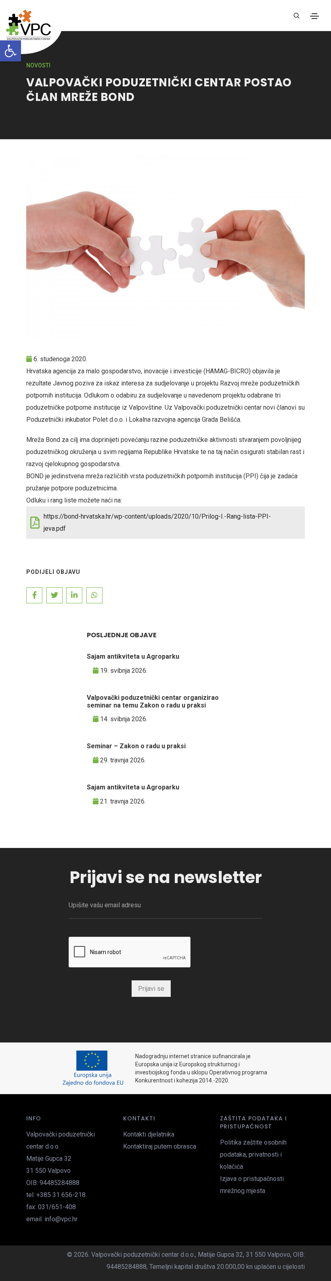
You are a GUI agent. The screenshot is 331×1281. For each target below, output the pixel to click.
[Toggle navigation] (314, 16)
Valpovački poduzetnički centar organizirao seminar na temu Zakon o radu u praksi (153, 701)
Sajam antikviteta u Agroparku (133, 656)
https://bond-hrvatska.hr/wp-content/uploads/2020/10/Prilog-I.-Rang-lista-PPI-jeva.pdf (157, 522)
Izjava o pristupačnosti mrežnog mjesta (252, 1185)
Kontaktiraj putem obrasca (159, 1146)
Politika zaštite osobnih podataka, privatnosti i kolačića (253, 1154)
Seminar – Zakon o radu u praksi (136, 746)
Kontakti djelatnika (148, 1134)
